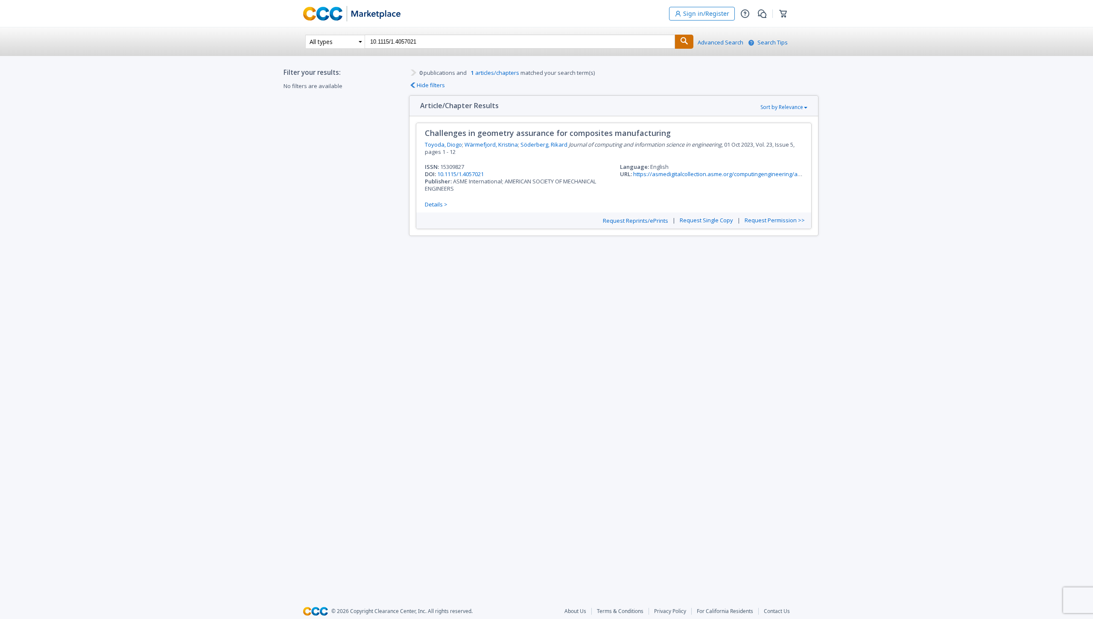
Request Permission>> (775, 220)
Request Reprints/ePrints (635, 220)
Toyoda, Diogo (443, 144)
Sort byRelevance (781, 107)
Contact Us (777, 611)
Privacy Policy (670, 611)
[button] (745, 14)
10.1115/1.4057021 (460, 174)
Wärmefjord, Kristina (491, 144)
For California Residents (725, 611)
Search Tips (772, 42)
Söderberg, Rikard (543, 144)
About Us (575, 611)
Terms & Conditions (620, 611)
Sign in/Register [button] (706, 13)
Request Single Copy (706, 220)
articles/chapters (495, 73)
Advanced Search (720, 42)
